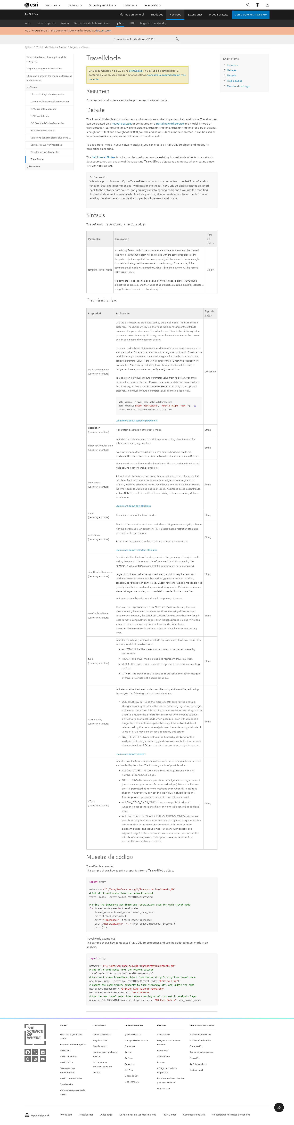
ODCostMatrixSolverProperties (47, 123)
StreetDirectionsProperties (45, 152)
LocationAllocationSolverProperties (50, 101)
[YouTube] (43, 1059)
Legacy (74, 47)
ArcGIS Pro (31, 14)
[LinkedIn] (43, 1052)
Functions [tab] (34, 166)
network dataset (122, 123)
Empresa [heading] (162, 1025)
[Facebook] (27, 1052)
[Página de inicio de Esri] (31, 5)
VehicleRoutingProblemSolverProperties (52, 137)
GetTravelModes (104, 157)
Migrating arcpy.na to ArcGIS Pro (44, 68)
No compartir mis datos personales (230, 1114)
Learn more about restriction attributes (136, 550)
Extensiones (195, 14)
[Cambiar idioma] (257, 5)
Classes (85, 47)
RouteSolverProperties (43, 130)
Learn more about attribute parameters (136, 420)
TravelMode (37, 159)
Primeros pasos (46, 23)
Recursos (175, 14)
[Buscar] (248, 5)
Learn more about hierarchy (131, 754)
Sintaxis (231, 75)
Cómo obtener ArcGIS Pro (250, 14)
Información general (131, 14)
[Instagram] (35, 1059)
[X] (35, 1052)
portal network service (170, 123)
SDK (132, 23)
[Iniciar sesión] (267, 5)
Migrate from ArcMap (153, 23)
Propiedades (234, 80)
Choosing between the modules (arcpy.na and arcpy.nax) (49, 78)
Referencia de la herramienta (92, 23)
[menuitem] (73, 1037)
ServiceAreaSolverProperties (46, 144)
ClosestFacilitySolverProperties (47, 94)
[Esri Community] (27, 1059)
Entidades (157, 14)
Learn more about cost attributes (133, 505)
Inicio (27, 23)
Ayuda (65, 23)
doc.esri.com (103, 30)
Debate (231, 70)
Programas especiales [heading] (202, 1025)
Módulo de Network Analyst (51, 47)
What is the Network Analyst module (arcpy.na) (46, 59)
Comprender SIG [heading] (134, 1025)
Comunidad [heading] (99, 1025)
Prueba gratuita (218, 14)
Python (120, 23)
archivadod (135, 70)
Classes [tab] (33, 87)
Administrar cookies (194, 1114)
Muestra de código (238, 86)
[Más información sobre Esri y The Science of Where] (35, 1035)
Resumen (232, 65)
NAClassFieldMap (40, 116)
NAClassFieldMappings (43, 109)
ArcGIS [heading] (64, 1025)
